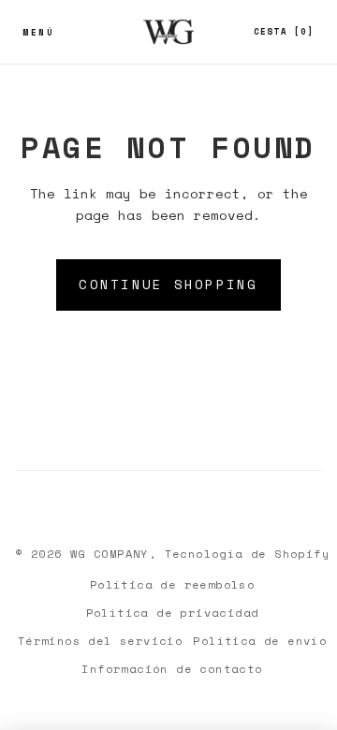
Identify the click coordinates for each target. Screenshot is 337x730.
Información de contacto (171, 669)
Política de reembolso (172, 584)
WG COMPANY (109, 554)
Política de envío (260, 641)
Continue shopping (168, 284)
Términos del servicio (100, 641)
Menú (38, 32)
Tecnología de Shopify (247, 554)
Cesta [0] (284, 31)
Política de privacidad (172, 612)
